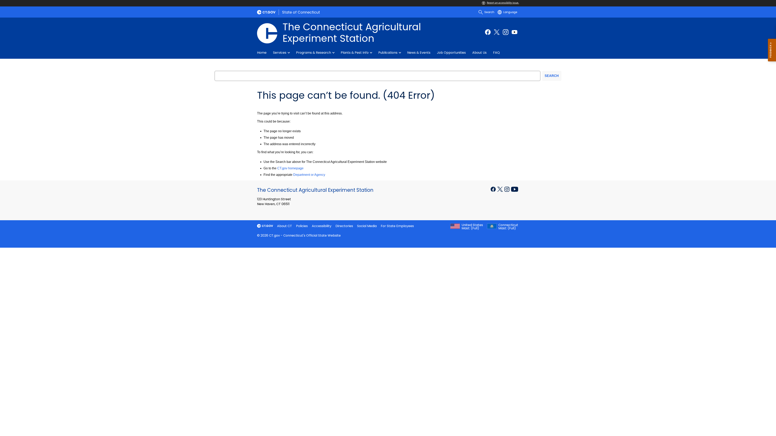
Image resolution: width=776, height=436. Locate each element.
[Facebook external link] (488, 32)
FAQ (496, 52)
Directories (344, 226)
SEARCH (552, 76)
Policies (302, 226)
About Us (479, 52)
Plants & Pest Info (355, 52)
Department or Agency (309, 174)
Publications (387, 52)
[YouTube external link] (514, 189)
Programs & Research (313, 52)
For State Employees (397, 226)
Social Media (367, 226)
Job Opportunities (451, 52)
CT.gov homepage (290, 168)
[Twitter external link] (497, 32)
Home (262, 52)
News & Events (418, 52)
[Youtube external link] (514, 32)
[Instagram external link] (505, 32)
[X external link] (500, 189)
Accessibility (321, 226)
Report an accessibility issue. (503, 2)
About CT (284, 226)
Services (279, 52)
